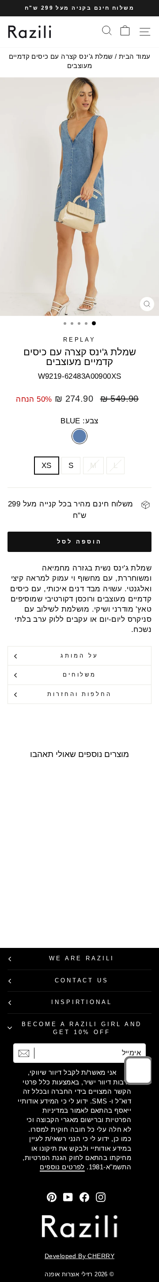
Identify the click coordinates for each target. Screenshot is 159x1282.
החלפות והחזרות (79, 694)
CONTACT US (82, 980)
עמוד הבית (135, 56)
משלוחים (80, 674)
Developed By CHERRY (79, 1255)
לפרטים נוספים (62, 1167)
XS (47, 465)
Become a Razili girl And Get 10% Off (82, 1028)
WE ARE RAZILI (81, 958)
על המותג (79, 655)
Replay (79, 339)
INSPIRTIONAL (82, 1002)
